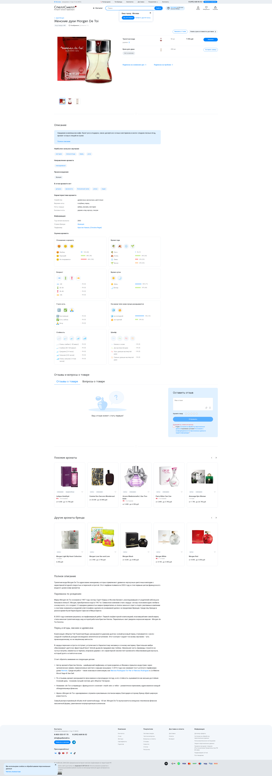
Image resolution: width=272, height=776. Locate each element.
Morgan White (161, 556)
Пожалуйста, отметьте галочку (183, 424)
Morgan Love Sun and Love (99, 556)
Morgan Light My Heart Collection (69, 556)
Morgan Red (193, 556)
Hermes (64, 670)
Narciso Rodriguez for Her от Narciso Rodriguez (130, 670)
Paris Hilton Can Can (163, 496)
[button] (56, 101)
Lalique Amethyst (62, 496)
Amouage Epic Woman (197, 496)
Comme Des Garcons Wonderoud (102, 496)
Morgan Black (128, 556)
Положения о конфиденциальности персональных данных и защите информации (191, 431)
